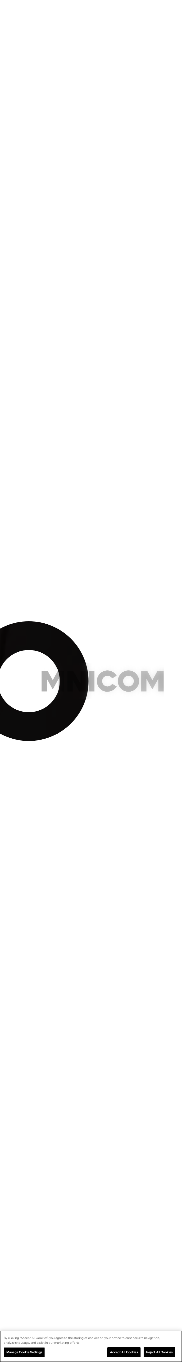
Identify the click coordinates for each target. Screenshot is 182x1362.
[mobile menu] (169, 11)
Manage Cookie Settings (24, 1352)
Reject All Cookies (159, 1352)
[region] (91, 1346)
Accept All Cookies (124, 1352)
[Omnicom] (25, 10)
